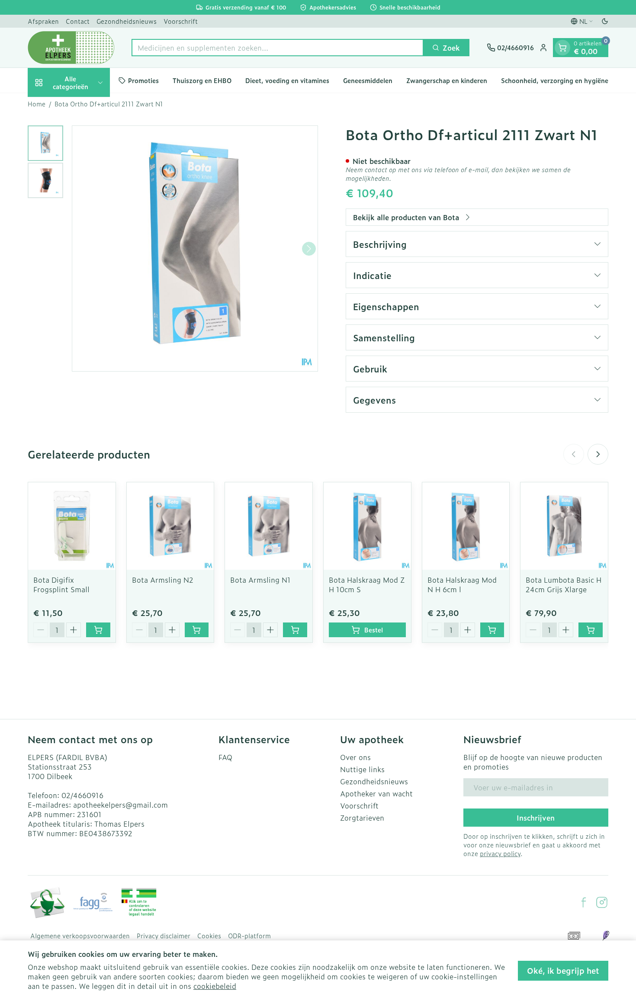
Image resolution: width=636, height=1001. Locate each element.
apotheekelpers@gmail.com (120, 804)
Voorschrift (181, 21)
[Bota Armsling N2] (170, 526)
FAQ (225, 757)
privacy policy (500, 853)
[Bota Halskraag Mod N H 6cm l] (466, 526)
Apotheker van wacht (376, 793)
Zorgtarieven (362, 817)
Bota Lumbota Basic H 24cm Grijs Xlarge (563, 584)
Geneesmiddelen (367, 80)
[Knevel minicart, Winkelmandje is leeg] (562, 47)
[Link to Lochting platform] (606, 935)
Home (36, 103)
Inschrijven (536, 817)
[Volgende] (309, 249)
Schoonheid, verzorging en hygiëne (554, 80)
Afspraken (43, 21)
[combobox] (278, 47)
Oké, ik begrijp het (563, 970)
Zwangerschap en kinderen (446, 80)
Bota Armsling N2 (162, 579)
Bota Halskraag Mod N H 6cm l (462, 584)
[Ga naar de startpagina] (71, 48)
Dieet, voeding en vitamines (287, 80)
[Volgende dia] (598, 454)
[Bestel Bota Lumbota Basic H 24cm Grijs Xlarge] (590, 629)
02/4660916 (82, 795)
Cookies (209, 935)
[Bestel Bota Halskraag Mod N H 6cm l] (492, 629)
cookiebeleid (214, 986)
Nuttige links (362, 769)
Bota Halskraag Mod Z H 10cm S (367, 584)
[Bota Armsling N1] (268, 526)
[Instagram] (601, 902)
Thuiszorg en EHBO (202, 80)
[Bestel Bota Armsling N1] (295, 629)
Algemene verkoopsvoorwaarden (80, 935)
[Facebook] (583, 902)
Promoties (143, 80)
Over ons (355, 757)
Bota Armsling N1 (260, 579)
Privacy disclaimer (163, 935)
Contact (78, 21)
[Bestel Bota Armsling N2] (197, 629)
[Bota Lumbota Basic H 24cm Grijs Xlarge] (564, 526)
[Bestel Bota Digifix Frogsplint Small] (98, 629)
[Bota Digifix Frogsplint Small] (72, 526)
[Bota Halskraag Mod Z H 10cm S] (367, 526)
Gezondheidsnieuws (126, 21)
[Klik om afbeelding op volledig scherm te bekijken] (195, 248)
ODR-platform (249, 935)
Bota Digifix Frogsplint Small (61, 584)
